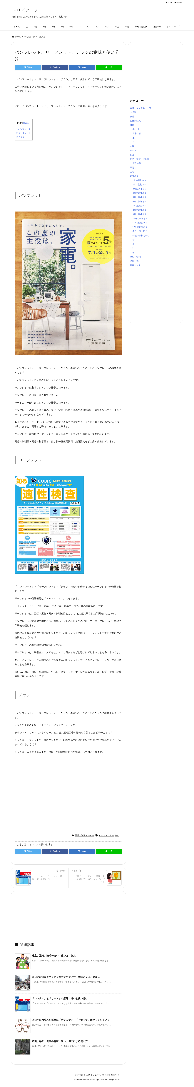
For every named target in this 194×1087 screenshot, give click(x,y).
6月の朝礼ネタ (139, 201)
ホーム (18, 36)
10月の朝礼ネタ (140, 218)
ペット (133, 150)
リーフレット (23, 133)
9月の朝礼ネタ (139, 214)
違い (117, 835)
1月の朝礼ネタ (139, 180)
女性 (132, 146)
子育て (133, 167)
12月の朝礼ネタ (139, 227)
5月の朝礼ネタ (139, 197)
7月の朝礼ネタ (139, 205)
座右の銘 (136, 163)
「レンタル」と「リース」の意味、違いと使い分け (60, 998)
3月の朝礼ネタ (139, 188)
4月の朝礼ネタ (139, 193)
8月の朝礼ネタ (139, 210)
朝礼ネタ (134, 176)
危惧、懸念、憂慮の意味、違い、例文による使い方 (60, 1041)
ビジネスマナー (106, 835)
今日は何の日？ (139, 231)
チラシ (20, 136)
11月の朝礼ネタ (139, 222)
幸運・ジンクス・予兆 (140, 108)
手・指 (135, 129)
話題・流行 (135, 261)
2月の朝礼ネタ (139, 184)
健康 (132, 125)
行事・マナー (136, 265)
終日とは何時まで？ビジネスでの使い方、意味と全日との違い (66, 976)
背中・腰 (136, 133)
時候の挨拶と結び (140, 235)
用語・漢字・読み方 (36, 36)
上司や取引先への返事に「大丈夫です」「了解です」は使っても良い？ (71, 1019)
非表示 (26, 123)
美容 (132, 171)
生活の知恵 (135, 120)
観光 (132, 154)
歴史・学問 (135, 256)
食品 (132, 116)
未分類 (133, 112)
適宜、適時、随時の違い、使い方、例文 (54, 955)
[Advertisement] (68, 164)
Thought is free (113, 1079)
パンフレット (23, 129)
